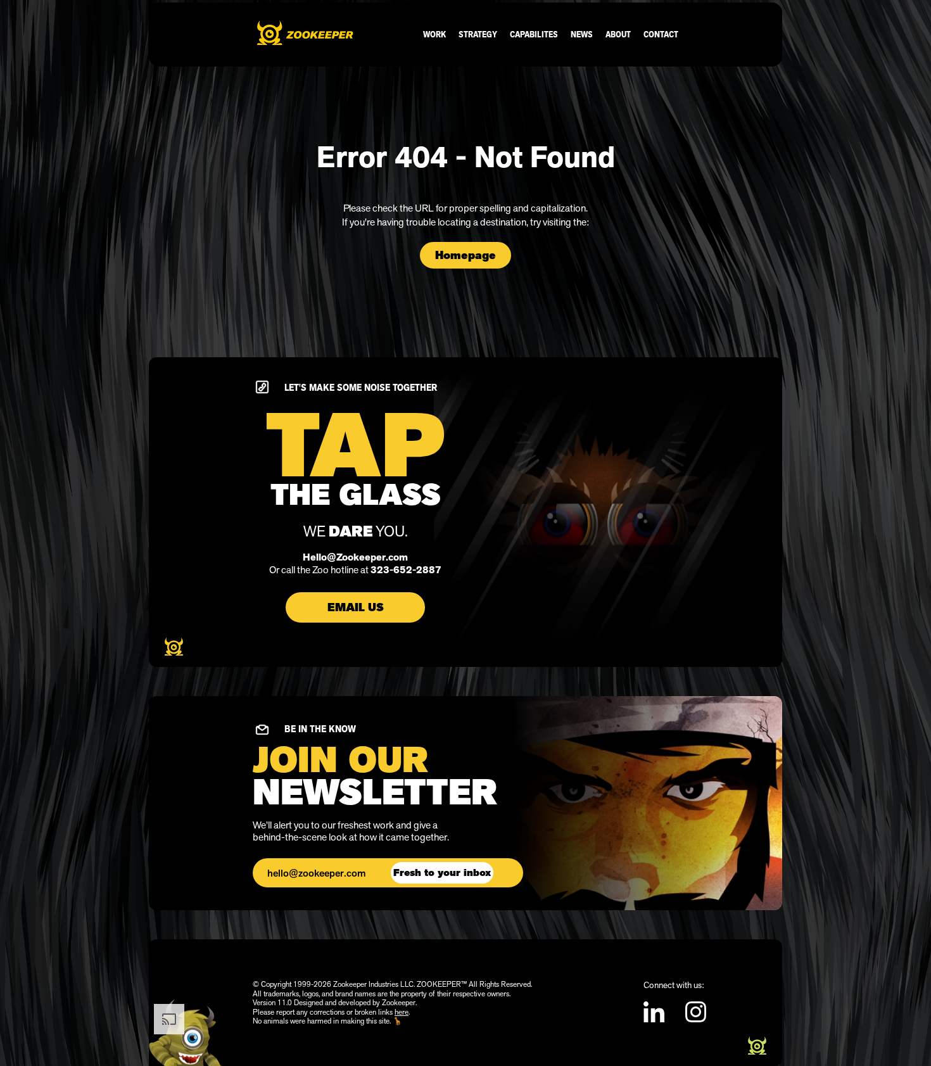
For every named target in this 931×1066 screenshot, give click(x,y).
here (401, 1012)
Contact (660, 34)
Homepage (465, 255)
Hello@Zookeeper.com (355, 557)
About (618, 34)
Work (434, 34)
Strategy (478, 34)
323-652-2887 (405, 570)
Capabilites (534, 34)
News (582, 34)
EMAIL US (355, 607)
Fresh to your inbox (442, 873)
